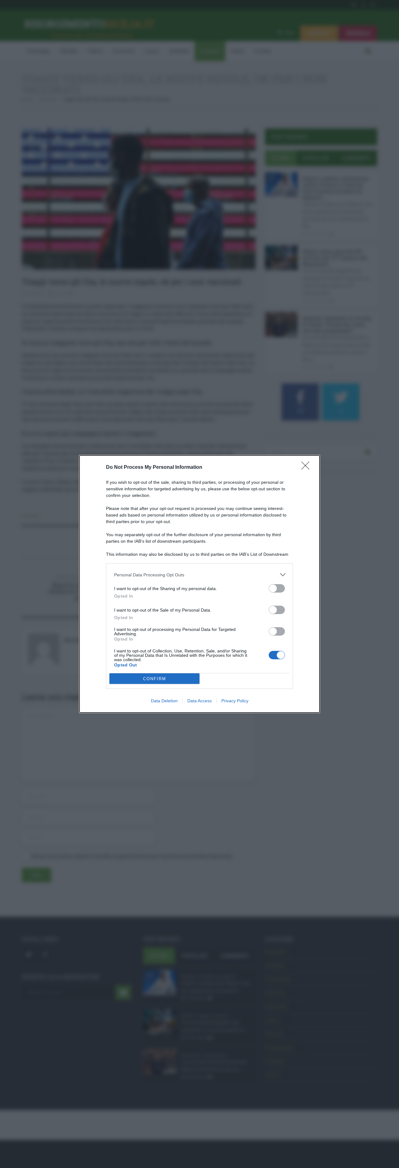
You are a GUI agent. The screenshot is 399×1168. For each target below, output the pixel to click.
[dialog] (199, 584)
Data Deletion (164, 700)
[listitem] (199, 574)
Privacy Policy (234, 700)
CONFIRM (154, 678)
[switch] (277, 588)
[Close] (307, 467)
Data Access (199, 700)
